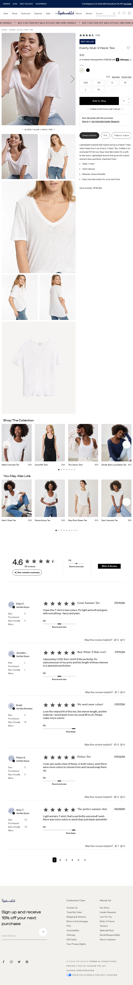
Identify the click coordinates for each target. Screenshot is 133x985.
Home (4, 30)
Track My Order (74, 912)
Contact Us (72, 907)
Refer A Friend (107, 921)
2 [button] (60, 860)
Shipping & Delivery (76, 916)
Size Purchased (13, 615)
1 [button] (54, 860)
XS (25, 819)
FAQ (68, 925)
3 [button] (66, 860)
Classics (38, 13)
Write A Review (109, 566)
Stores (89, 13)
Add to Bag (99, 101)
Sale (48, 13)
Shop (14, 13)
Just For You (106, 916)
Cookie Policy (96, 966)
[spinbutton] (123, 100)
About (78, 13)
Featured (25, 13)
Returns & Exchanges (77, 921)
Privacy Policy (76, 966)
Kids (15, 4)
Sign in (85, 121)
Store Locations (108, 939)
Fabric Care (121, 135)
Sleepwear (41, 4)
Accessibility (72, 930)
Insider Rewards (108, 912)
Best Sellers (26, 4)
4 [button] (72, 860)
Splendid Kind (107, 930)
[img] (80, 35)
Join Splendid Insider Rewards (105, 121)
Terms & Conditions (102, 961)
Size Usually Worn (14, 622)
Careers (104, 925)
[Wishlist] (124, 13)
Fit (105, 135)
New (6, 13)
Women (6, 4)
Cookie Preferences (80, 970)
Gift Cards (71, 939)
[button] (128, 103)
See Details (127, 4)
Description (89, 135)
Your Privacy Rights (76, 944)
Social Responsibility (110, 934)
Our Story (104, 907)
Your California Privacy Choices (94, 975)
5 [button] (78, 860)
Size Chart (116, 77)
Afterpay (70, 934)
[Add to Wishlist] (128, 48)
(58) (98, 35)
